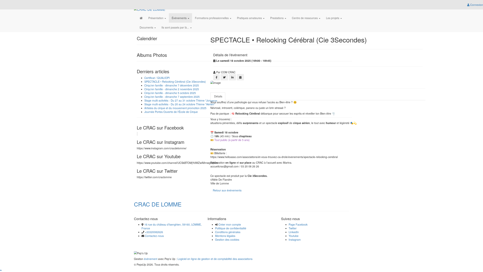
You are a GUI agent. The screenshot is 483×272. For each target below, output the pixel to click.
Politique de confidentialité (230, 228)
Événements (179, 18)
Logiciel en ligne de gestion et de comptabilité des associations (215, 259)
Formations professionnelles (212, 18)
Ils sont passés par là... (176, 27)
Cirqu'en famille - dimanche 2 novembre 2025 (171, 89)
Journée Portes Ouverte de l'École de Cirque (171, 112)
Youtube (293, 236)
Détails (217, 96)
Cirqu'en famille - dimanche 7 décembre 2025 (171, 85)
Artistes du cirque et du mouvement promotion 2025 (175, 108)
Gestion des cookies (227, 239)
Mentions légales (225, 236)
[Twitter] (224, 77)
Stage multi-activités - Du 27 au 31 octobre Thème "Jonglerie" (181, 100)
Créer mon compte (229, 224)
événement (150, 259)
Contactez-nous (154, 236)
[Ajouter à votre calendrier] (240, 77)
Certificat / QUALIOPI (157, 78)
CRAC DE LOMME (158, 204)
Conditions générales (227, 232)
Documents (147, 27)
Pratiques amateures (250, 18)
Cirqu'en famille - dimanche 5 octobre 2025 (170, 93)
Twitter (293, 228)
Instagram (295, 239)
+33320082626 (154, 232)
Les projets (333, 18)
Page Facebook (298, 224)
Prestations (277, 18)
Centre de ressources (305, 18)
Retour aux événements (227, 190)
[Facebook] (216, 77)
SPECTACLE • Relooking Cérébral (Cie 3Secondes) (175, 81)
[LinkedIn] (232, 77)
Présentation (156, 18)
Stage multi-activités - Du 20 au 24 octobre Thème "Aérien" (179, 104)
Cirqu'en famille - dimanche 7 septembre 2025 (172, 97)
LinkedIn (294, 232)
